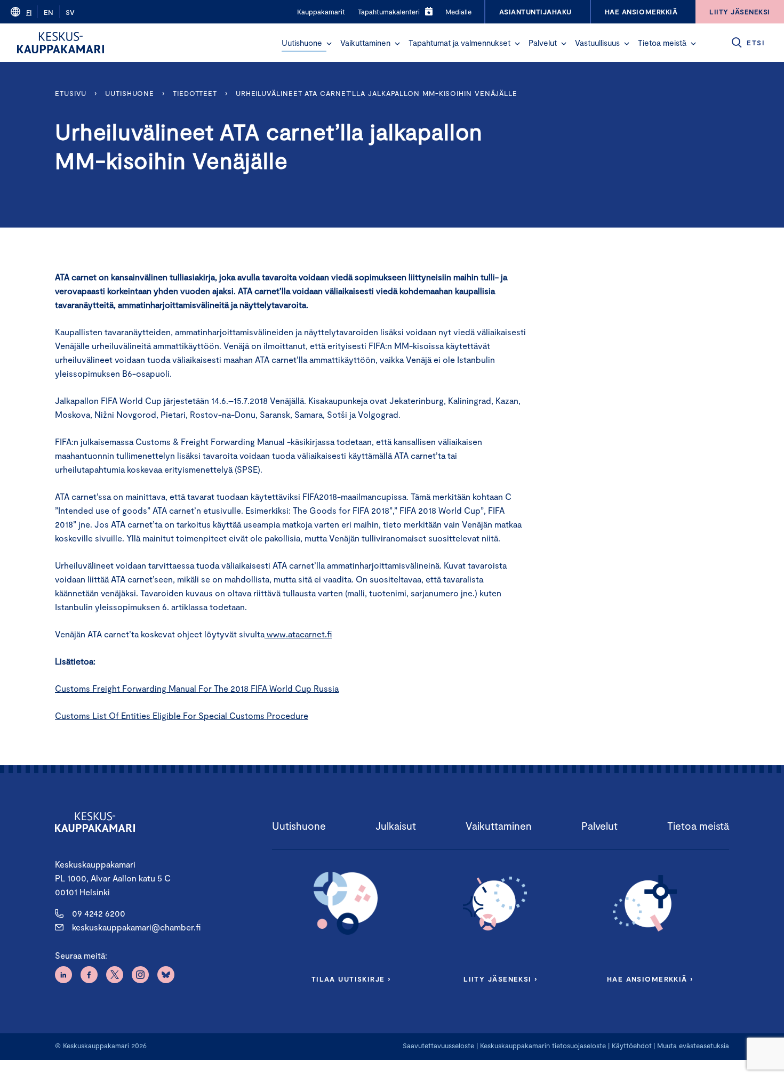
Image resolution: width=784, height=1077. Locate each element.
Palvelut (543, 42)
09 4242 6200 (98, 913)
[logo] (60, 42)
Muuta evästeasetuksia (693, 1045)
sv (70, 12)
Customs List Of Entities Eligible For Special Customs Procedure (181, 715)
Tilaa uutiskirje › (351, 979)
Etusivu (70, 93)
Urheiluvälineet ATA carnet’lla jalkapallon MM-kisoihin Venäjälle (376, 93)
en (48, 12)
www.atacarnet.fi (298, 634)
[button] (329, 44)
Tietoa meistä (662, 42)
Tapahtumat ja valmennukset (459, 42)
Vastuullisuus (597, 42)
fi (28, 12)
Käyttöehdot (632, 1045)
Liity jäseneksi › (500, 979)
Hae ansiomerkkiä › (650, 979)
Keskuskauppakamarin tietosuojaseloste (542, 1045)
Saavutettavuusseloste (438, 1045)
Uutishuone (302, 42)
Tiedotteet (195, 93)
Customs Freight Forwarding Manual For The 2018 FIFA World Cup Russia (197, 688)
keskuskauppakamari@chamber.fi (136, 927)
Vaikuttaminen (365, 42)
